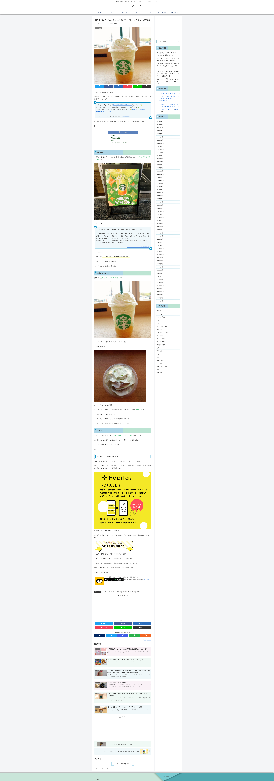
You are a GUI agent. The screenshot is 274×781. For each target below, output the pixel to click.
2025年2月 (160, 168)
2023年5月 (160, 233)
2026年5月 (160, 127)
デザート (159, 329)
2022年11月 (160, 251)
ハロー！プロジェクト (163, 332)
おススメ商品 (98, 591)
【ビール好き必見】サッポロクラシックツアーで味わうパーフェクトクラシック (168, 66)
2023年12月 (160, 211)
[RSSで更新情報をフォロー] (145, 635)
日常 (158, 357)
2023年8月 (160, 223)
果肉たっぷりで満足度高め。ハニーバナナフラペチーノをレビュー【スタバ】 (168, 81)
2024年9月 (160, 183)
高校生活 (159, 372)
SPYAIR (159, 311)
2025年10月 (160, 149)
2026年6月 (160, 124)
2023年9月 (160, 220)
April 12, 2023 (126, 116)
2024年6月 (160, 192)
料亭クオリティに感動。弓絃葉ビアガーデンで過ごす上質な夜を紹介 (168, 59)
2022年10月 (160, 254)
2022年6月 (160, 267)
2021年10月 (160, 291)
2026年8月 (160, 121)
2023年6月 (160, 230)
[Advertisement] (122, 607)
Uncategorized (161, 314)
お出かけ (159, 320)
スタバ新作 (125, 591)
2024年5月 (160, 196)
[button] (179, 41)
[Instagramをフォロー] (122, 635)
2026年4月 (160, 131)
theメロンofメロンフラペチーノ (110, 591)
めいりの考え (161, 335)
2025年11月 (160, 146)
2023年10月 (160, 217)
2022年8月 (160, 260)
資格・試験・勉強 (162, 366)
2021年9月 (160, 295)
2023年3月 (160, 239)
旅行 (158, 354)
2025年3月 (160, 165)
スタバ (119, 591)
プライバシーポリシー (175, 776)
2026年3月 (160, 134)
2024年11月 (160, 177)
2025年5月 (160, 158)
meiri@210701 (163, 101)
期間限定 (138, 591)
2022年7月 (160, 264)
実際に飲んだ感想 (115, 138)
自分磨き (159, 363)
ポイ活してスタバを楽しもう (119, 142)
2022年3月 (160, 276)
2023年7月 (160, 226)
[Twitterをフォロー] (111, 635)
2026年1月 (160, 140)
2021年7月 (160, 301)
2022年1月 (160, 282)
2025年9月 (160, 152)
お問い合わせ (166, 776)
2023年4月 (160, 236)
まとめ (112, 140)
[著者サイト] (99, 635)
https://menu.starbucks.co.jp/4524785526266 (138, 247)
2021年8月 (160, 298)
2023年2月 (160, 242)
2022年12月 (160, 248)
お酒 (158, 323)
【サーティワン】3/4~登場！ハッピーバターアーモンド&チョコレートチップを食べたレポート (169, 96)
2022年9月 (160, 257)
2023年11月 (160, 214)
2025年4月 (160, 161)
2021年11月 (160, 288)
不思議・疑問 (161, 345)
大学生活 (159, 351)
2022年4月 (160, 273)
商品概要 (113, 135)
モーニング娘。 (161, 338)
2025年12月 (160, 143)
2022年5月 (160, 270)
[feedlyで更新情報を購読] (134, 635)
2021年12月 (160, 285)
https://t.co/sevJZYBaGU (138, 109)
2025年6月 (160, 155)
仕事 (158, 348)
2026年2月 (160, 137)
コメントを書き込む (123, 764)
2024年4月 (160, 199)
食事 (158, 369)
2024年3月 (160, 202)
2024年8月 (160, 186)
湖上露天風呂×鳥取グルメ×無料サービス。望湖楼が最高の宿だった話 (168, 54)
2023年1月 (160, 245)
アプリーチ (146, 579)
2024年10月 (160, 180)
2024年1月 (160, 208)
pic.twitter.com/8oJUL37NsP (104, 111)
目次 (120, 132)
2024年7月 (160, 189)
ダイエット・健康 (162, 326)
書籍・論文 (160, 360)
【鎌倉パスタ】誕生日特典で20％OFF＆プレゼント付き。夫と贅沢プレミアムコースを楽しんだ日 (168, 74)
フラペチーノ (132, 591)
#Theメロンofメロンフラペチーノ (122, 105)
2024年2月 (160, 205)
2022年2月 (160, 279)
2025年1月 (160, 171)
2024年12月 (160, 174)
